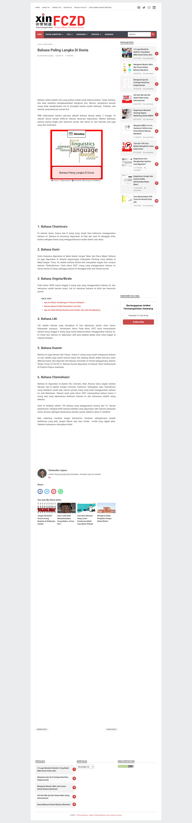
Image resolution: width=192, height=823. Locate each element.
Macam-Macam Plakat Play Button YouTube (62, 306)
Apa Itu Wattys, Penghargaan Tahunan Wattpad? (64, 302)
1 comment (69, 56)
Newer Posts (42, 729)
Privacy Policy (80, 7)
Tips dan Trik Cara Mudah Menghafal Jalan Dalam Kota (143, 146)
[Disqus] (76, 614)
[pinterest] (53, 491)
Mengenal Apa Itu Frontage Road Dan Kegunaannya (141, 82)
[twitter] (47, 491)
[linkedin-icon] (154, 7)
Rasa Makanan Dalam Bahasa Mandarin (53, 804)
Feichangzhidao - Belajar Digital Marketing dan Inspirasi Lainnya (99, 815)
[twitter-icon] (144, 7)
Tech (69, 34)
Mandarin (109, 34)
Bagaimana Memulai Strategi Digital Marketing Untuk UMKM (143, 113)
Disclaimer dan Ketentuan (100, 7)
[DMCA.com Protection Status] (125, 767)
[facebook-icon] (139, 7)
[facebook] (40, 491)
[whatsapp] (60, 491)
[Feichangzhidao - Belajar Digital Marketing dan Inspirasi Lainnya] (60, 20)
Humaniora (81, 34)
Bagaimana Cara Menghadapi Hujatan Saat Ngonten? (142, 161)
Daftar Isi (68, 7)
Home (37, 7)
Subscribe (138, 322)
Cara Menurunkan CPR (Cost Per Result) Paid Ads (142, 199)
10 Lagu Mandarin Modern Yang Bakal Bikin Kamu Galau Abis (142, 52)
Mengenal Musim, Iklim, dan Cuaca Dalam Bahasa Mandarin (143, 67)
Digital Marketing (53, 34)
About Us (46, 7)
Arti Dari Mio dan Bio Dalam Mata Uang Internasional (141, 97)
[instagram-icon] (149, 7)
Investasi (95, 34)
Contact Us (56, 7)
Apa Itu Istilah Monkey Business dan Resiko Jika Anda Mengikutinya (72, 310)
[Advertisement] (76, 78)
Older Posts (111, 729)
